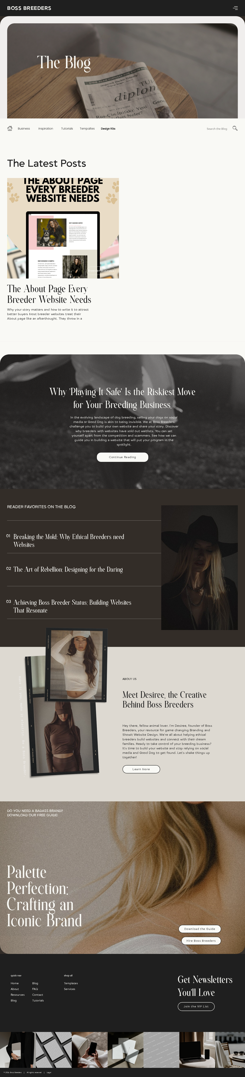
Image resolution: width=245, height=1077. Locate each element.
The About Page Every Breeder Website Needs (49, 295)
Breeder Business (101, 271)
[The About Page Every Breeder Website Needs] (63, 228)
